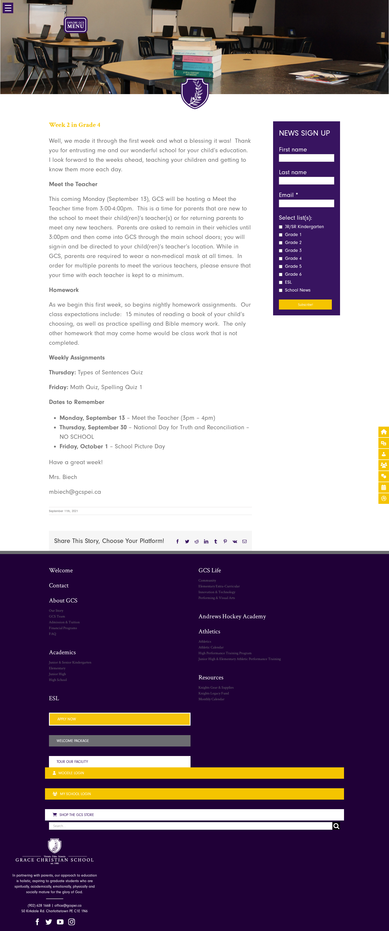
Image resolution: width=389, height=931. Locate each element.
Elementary (57, 668)
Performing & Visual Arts (216, 597)
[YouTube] (60, 922)
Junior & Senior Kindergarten (70, 662)
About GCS (63, 600)
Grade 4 (293, 258)
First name (293, 149)
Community (207, 580)
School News (297, 290)
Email (288, 195)
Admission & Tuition (64, 622)
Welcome (61, 570)
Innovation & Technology (216, 591)
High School (58, 679)
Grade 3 (293, 250)
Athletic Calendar (211, 647)
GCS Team (57, 616)
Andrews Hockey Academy (232, 616)
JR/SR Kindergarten (304, 226)
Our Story (56, 610)
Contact (59, 585)
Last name (293, 172)
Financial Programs (63, 627)
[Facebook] (37, 922)
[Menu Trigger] (8, 8)
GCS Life (209, 570)
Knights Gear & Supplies (216, 687)
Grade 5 (293, 266)
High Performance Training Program (225, 653)
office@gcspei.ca (68, 905)
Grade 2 (293, 242)
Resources (210, 677)
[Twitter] (49, 922)
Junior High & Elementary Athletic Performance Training (239, 658)
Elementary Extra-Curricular (219, 586)
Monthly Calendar (211, 699)
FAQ (52, 633)
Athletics (209, 631)
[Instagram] (71, 922)
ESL (288, 282)
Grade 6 (293, 274)
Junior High (57, 673)
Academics (62, 652)
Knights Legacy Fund (213, 693)
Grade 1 (293, 234)
